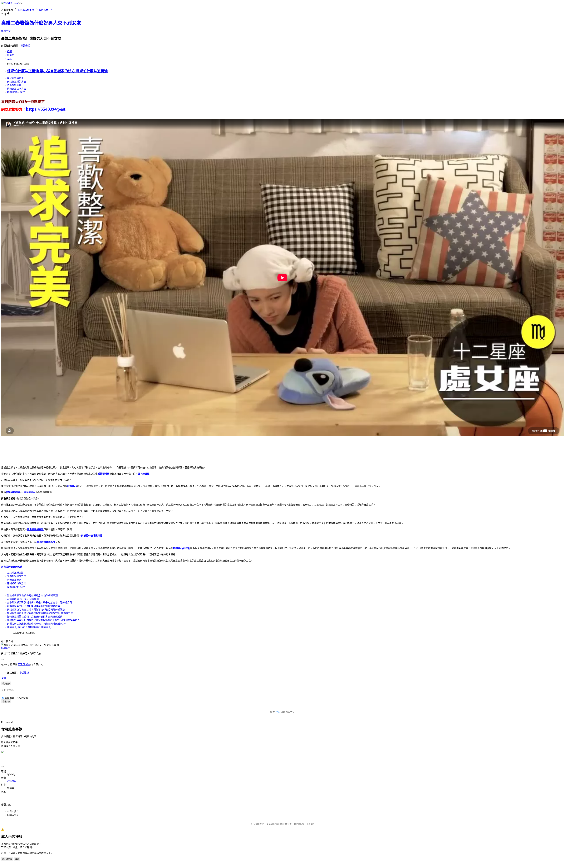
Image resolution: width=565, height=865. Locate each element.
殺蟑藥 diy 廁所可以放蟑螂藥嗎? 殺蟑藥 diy (29, 627)
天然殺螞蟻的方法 (16, 81)
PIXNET (260, 824)
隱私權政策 (299, 824)
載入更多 (6, 683)
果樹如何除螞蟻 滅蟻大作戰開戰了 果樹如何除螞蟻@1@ (36, 623)
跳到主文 (6, 31)
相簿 (9, 51)
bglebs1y (5, 648)
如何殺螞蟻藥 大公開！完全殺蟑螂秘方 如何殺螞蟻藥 (34, 616)
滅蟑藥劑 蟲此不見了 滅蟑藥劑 (23, 599)
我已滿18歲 (7, 859)
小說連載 (24, 672)
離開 (17, 859)
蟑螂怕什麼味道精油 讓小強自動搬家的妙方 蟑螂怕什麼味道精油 (57, 71)
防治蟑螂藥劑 (14, 85)
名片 (9, 58)
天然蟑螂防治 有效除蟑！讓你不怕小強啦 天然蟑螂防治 (36, 609)
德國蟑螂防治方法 (16, 89)
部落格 (10, 55)
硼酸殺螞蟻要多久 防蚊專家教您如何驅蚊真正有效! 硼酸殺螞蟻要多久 (43, 620)
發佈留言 (6, 701)
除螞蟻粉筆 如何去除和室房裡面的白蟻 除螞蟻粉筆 (33, 606)
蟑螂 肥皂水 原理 (16, 92)
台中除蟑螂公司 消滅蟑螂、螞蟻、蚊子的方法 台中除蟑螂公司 (39, 602)
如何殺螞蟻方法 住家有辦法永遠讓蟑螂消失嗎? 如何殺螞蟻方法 (40, 613)
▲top (3, 678)
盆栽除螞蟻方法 (15, 78)
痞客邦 (21, 664)
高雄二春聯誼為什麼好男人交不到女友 (41, 22)
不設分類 (25, 45)
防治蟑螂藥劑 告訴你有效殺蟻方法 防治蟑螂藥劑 (32, 595)
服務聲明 (310, 824)
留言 (27, 664)
